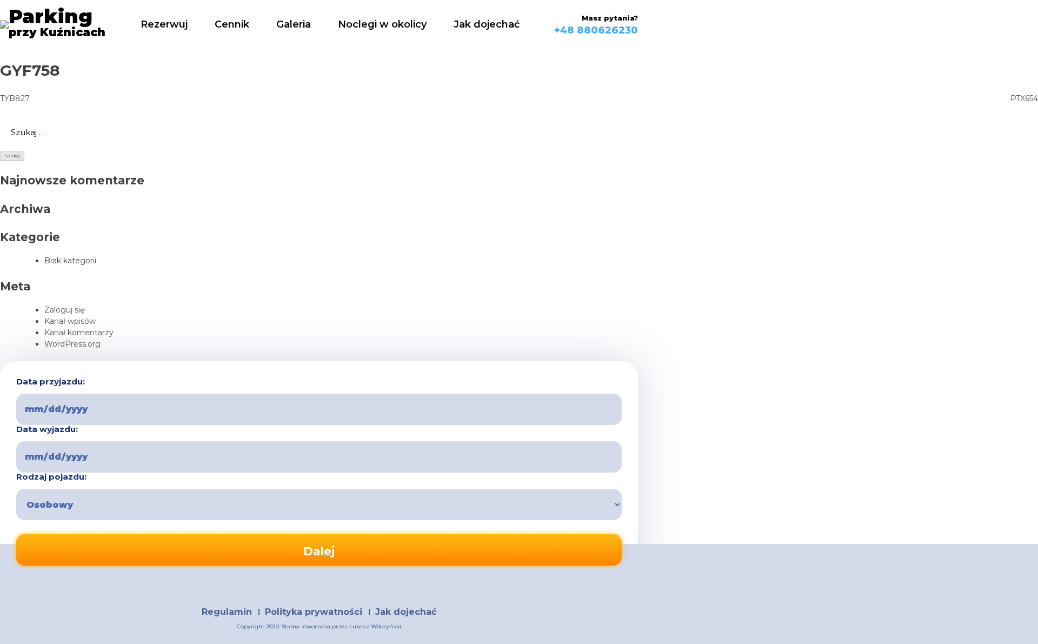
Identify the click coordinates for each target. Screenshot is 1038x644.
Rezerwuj (164, 24)
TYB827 (15, 98)
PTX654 (1024, 98)
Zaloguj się (64, 310)
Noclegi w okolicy (382, 24)
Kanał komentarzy (79, 332)
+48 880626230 (596, 30)
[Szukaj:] (519, 132)
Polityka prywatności (313, 612)
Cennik (232, 24)
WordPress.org (72, 344)
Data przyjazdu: (50, 381)
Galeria (293, 24)
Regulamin (227, 612)
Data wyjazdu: (47, 429)
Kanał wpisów (70, 321)
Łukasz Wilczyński (375, 626)
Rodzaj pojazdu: (51, 477)
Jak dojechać (487, 24)
